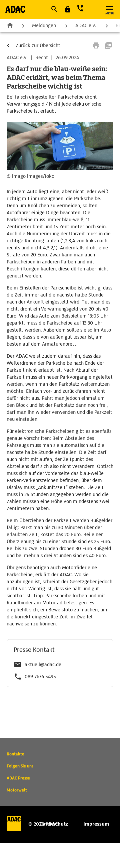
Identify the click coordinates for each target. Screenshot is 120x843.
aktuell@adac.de (43, 664)
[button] (54, 9)
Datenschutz (53, 824)
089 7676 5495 (40, 677)
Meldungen (44, 25)
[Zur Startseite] (15, 9)
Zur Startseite (10, 25)
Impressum (96, 824)
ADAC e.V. (85, 25)
